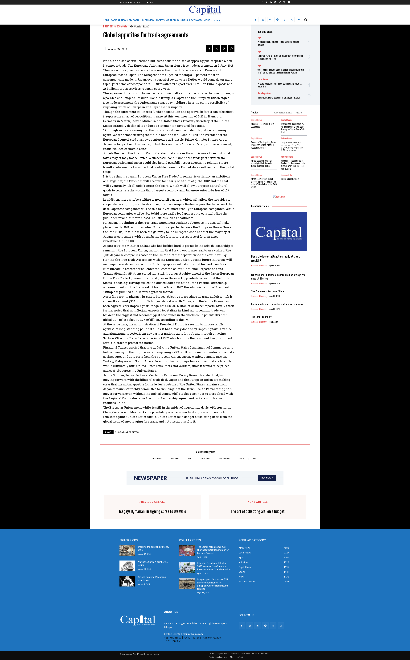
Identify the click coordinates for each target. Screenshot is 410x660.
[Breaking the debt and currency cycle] (127, 550)
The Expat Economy (261, 317)
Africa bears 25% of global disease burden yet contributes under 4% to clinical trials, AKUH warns (264, 183)
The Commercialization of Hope (267, 291)
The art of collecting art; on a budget (258, 511)
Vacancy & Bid (286, 175)
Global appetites (127, 432)
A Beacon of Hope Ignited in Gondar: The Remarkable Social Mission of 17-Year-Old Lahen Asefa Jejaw (293, 164)
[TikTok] (280, 2)
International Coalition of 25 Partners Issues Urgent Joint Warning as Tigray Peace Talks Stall (293, 128)
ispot (260, 37)
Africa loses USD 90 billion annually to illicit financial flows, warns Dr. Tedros (261, 163)
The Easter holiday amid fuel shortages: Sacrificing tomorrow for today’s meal (213, 550)
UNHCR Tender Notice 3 (290, 179)
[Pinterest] (224, 48)
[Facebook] (262, 2)
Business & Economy (115, 26)
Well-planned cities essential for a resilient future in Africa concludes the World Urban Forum (281, 71)
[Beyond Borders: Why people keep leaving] (127, 581)
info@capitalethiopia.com (189, 633)
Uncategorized (264, 93)
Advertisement (283, 112)
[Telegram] (275, 2)
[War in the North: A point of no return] (127, 566)
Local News (263, 79)
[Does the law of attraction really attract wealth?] (279, 231)
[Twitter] (284, 2)
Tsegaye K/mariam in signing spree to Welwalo (152, 511)
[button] (305, 20)
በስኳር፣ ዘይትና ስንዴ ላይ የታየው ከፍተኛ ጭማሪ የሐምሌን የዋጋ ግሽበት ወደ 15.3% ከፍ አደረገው (292, 146)
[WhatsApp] (231, 48)
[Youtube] (289, 2)
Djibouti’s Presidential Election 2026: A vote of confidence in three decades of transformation (213, 566)
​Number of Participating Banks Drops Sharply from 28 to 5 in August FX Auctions (263, 145)
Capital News (256, 120)
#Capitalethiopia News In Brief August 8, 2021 (279, 97)
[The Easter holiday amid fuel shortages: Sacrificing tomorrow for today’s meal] (187, 550)
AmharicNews (286, 139)
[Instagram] (266, 2)
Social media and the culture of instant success (277, 304)
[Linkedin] (271, 2)
